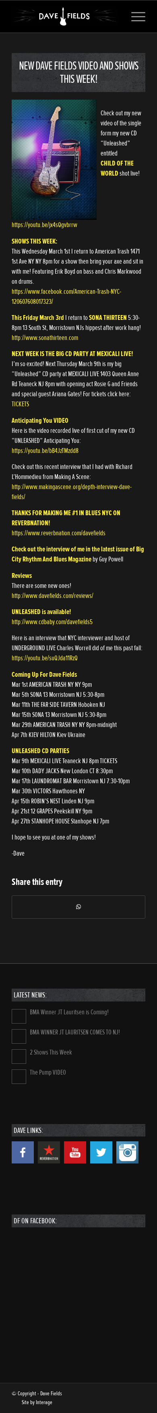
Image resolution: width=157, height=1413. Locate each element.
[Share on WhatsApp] (78, 907)
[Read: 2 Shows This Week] (19, 1056)
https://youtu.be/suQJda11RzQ (45, 658)
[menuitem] (134, 16)
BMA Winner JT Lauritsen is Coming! (69, 1012)
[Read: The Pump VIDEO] (19, 1076)
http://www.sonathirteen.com (45, 337)
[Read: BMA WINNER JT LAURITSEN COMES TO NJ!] (19, 1036)
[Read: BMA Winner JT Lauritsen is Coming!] (19, 1016)
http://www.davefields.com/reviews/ (52, 595)
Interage (44, 1402)
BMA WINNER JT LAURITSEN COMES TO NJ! (75, 1032)
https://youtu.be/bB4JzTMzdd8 (45, 450)
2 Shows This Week (51, 1052)
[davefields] (65, 16)
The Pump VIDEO (48, 1072)
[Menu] (134, 16)
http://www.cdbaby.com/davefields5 (52, 622)
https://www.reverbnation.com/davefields (58, 533)
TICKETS (20, 404)
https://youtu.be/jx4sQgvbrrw (44, 224)
